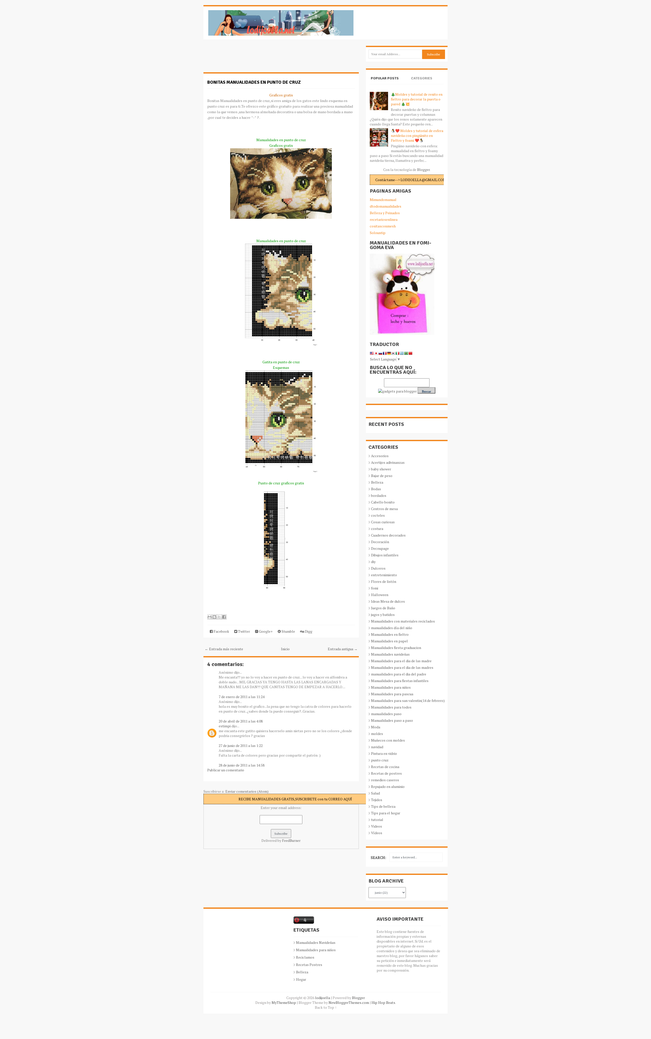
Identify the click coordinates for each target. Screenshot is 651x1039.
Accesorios (380, 455)
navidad (377, 746)
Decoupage (380, 548)
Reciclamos (305, 957)
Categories (421, 78)
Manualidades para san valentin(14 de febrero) (408, 700)
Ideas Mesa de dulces (388, 601)
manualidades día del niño (391, 627)
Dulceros (378, 568)
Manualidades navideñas (390, 654)
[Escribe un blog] (214, 616)
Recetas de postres (386, 773)
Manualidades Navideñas (315, 942)
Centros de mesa (384, 508)
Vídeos (376, 832)
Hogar (301, 979)
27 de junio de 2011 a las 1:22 (241, 745)
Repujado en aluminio (388, 786)
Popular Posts (385, 78)
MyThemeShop (284, 1002)
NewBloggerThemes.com (349, 1002)
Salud (375, 793)
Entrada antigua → (343, 648)
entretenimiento (384, 574)
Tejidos (376, 799)
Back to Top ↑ (326, 1007)
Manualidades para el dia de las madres (402, 667)
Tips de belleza (383, 806)
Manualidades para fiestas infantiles (399, 680)
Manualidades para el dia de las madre (401, 660)
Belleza (377, 482)
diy (373, 561)
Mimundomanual (383, 199)
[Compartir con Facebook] (224, 616)
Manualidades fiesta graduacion (396, 647)
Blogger (423, 169)
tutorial (377, 819)
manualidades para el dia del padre (398, 674)
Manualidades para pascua (392, 693)
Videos (376, 826)
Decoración (380, 541)
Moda (375, 727)
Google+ (265, 631)
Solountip (378, 232)
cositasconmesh (383, 226)
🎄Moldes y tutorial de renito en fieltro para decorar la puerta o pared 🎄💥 (416, 99)
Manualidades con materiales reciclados (403, 621)
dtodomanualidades (385, 206)
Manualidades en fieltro (390, 634)
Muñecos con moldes (388, 740)
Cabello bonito (383, 502)
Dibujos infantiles (384, 555)
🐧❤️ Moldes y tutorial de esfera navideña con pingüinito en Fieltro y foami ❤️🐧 (417, 135)
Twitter (243, 631)
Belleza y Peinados (385, 212)
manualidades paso (386, 713)
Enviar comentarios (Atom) (247, 791)
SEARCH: (378, 857)
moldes (377, 733)
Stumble (288, 631)
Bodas (376, 488)
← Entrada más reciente (224, 648)
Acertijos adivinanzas (388, 462)
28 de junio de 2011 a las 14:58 (241, 765)
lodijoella (322, 997)
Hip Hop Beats (383, 1002)
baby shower (381, 469)
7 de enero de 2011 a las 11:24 (241, 696)
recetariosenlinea (383, 219)
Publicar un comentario (225, 770)
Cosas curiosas (383, 522)
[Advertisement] (244, 58)
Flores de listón (383, 581)
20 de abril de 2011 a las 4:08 (241, 721)
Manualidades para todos (391, 707)
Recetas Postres (309, 964)
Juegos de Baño (383, 607)
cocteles (378, 515)
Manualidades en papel (389, 641)
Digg (308, 631)
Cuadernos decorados (388, 535)
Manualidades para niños (391, 687)
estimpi (225, 726)
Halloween (379, 594)
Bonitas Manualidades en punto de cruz (254, 82)
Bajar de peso (381, 475)
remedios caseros (385, 779)
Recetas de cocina (385, 766)
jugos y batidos (383, 614)
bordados (378, 495)
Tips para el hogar (385, 813)
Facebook (221, 631)
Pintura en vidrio (384, 753)
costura (377, 528)
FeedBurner (291, 840)
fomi (374, 588)
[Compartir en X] (219, 616)
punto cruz (380, 760)
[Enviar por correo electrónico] (209, 616)
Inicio (285, 648)
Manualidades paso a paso (392, 720)
